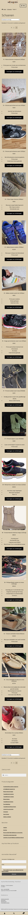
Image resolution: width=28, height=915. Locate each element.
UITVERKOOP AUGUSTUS (9, 789)
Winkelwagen (21, 912)
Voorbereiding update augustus (10, 786)
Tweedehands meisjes (8, 794)
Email (3, 864)
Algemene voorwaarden (5, 899)
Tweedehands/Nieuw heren (9, 806)
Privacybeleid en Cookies (5, 902)
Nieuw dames (6, 799)
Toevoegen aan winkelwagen (14, 71)
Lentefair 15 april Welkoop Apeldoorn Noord (13, 837)
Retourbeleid (3, 900)
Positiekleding (6, 804)
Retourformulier (3, 901)
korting (5, 830)
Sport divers (6, 814)
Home (4, 9)
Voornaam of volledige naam (8, 859)
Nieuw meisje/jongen (8, 791)
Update (5, 827)
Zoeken (14, 913)
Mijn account (4, 913)
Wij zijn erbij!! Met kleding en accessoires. (13, 832)
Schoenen (9, 9)
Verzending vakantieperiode (9, 835)
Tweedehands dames (8, 801)
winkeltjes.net (25, 909)
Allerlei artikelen (7, 816)
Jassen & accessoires (8, 809)
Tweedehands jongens (8, 796)
